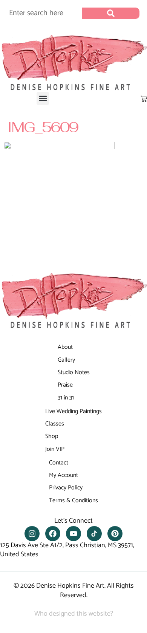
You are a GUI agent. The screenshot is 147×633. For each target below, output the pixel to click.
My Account (63, 475)
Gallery (66, 360)
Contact (58, 463)
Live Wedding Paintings (73, 411)
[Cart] (144, 99)
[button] (43, 98)
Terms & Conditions (73, 501)
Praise (65, 385)
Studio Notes (74, 372)
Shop (51, 436)
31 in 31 (66, 398)
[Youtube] (73, 533)
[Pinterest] (114, 533)
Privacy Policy (66, 488)
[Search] (110, 13)
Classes (54, 424)
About (65, 347)
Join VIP (54, 449)
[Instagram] (32, 533)
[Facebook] (52, 533)
